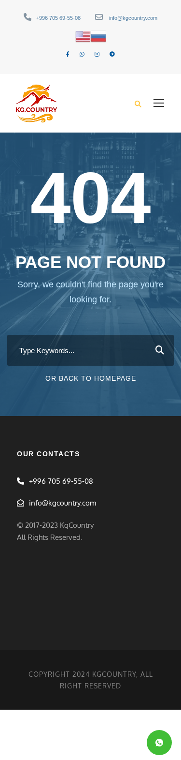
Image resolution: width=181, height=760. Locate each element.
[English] (83, 36)
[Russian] (98, 36)
